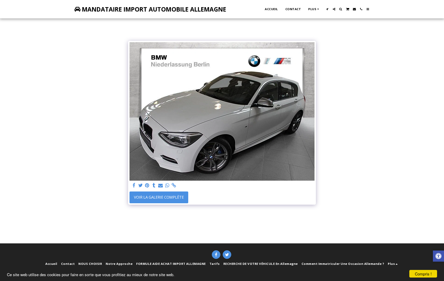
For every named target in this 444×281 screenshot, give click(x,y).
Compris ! (423, 274)
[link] (174, 185)
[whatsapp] (167, 185)
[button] (327, 9)
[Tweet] (140, 185)
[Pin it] (147, 185)
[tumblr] (153, 185)
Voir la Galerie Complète (159, 197)
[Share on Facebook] (133, 185)
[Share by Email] (160, 185)
